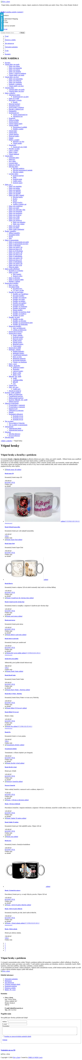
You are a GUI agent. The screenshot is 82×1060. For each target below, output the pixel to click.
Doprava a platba (10, 40)
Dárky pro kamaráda (15, 68)
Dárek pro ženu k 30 (15, 249)
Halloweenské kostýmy (16, 398)
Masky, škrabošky (14, 366)
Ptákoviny (12, 159)
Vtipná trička (13, 132)
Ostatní (11, 138)
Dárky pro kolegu (14, 70)
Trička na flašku (14, 120)
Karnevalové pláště (15, 348)
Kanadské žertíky (14, 235)
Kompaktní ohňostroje (16, 414)
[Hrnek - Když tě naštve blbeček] (16, 905)
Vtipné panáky (17, 143)
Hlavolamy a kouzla (15, 100)
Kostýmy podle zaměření (13, 392)
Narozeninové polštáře (20, 127)
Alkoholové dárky (14, 95)
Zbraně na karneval (15, 391)
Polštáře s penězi (18, 129)
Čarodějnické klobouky (20, 355)
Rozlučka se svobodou (16, 270)
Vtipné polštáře (13, 125)
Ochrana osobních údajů (12, 984)
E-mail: (5, 1024)
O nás (6, 50)
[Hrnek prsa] (9, 836)
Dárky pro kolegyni (15, 80)
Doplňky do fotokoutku (20, 324)
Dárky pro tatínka (14, 188)
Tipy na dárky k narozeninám (18, 425)
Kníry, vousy (13, 364)
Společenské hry (14, 113)
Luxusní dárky (13, 163)
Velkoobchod (9, 426)
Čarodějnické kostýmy (16, 396)
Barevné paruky (18, 339)
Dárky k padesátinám (15, 256)
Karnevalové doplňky (11, 283)
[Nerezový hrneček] (11, 781)
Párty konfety (17, 274)
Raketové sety (13, 409)
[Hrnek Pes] (9, 726)
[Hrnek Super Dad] (11, 539)
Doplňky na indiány (19, 301)
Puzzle (15, 201)
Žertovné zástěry (14, 136)
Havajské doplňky (18, 296)
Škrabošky (16, 369)
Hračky (15, 199)
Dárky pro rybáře (14, 217)
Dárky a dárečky (10, 93)
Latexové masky (18, 371)
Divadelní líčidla (14, 287)
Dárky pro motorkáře (15, 211)
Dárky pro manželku (15, 82)
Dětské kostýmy (14, 401)
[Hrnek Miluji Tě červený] (13, 708)
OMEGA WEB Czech (35, 1057)
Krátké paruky (17, 340)
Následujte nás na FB (8, 1050)
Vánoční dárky (9, 88)
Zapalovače (12, 145)
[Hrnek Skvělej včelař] (12, 763)
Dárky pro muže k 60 (15, 263)
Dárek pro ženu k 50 (15, 260)
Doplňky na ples (18, 319)
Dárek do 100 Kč (14, 165)
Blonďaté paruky (18, 344)
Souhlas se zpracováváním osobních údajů (17, 1036)
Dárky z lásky (13, 152)
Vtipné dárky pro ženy (12, 77)
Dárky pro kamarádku (16, 79)
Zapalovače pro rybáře (20, 147)
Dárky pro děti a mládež (16, 195)
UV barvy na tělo (18, 290)
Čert (14, 383)
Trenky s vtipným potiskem (17, 73)
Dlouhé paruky (17, 342)
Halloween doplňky (15, 326)
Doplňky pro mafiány (19, 303)
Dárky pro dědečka (15, 192)
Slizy (10, 238)
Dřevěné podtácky (18, 168)
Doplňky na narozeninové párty (23, 322)
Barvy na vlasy (13, 285)
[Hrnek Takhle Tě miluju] (13, 818)
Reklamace (8, 981)
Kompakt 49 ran (18, 419)
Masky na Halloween (15, 394)
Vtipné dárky (9, 156)
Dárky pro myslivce (15, 215)
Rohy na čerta (17, 357)
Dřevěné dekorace (14, 434)
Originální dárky (14, 158)
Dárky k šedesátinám (15, 262)
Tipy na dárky (9, 421)
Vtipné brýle (13, 385)
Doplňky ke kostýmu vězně (21, 312)
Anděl (15, 378)
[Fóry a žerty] (5, 1)
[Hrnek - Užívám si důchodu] (14, 800)
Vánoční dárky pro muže (16, 89)
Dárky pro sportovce (15, 220)
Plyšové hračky (17, 202)
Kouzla (15, 102)
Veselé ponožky (14, 122)
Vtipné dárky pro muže (12, 64)
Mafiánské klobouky (19, 358)
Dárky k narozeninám (11, 240)
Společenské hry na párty (21, 97)
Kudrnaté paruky (18, 337)
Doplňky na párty (14, 317)
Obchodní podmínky (11, 47)
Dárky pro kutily (14, 208)
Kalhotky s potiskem (15, 84)
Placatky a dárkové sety (16, 109)
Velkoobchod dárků (15, 428)
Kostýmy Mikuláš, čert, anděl (18, 400)
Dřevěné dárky (13, 166)
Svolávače (12, 118)
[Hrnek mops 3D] (11, 469)
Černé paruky (17, 346)
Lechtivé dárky (13, 174)
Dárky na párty (13, 272)
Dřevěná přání (9, 437)
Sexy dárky (12, 161)
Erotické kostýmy (18, 175)
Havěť (11, 236)
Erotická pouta (17, 179)
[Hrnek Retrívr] (24, 579)
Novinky (7, 62)
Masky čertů (17, 374)
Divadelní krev (17, 288)
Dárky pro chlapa (14, 66)
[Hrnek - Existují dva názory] (25, 886)
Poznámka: (5, 1026)
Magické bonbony (14, 104)
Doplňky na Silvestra (19, 321)
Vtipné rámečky (14, 134)
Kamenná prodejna (11, 986)
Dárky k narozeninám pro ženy (18, 244)
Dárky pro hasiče (14, 218)
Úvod (6, 36)
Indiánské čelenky (18, 353)
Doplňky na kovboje (19, 308)
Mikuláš (15, 382)
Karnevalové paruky (15, 333)
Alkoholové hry (18, 116)
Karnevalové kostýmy (16, 331)
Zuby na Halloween (19, 328)
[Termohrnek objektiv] (12, 745)
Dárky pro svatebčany (16, 206)
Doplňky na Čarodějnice (20, 294)
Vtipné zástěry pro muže (16, 75)
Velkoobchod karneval (16, 430)
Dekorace (8, 432)
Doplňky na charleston (20, 306)
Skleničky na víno (18, 141)
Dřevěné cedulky (18, 172)
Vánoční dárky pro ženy (16, 91)
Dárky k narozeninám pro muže (19, 242)
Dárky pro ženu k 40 (15, 254)
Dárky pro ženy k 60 (15, 265)
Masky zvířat (17, 373)
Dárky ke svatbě (14, 98)
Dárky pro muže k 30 (15, 247)
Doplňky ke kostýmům (16, 292)
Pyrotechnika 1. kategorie (17, 405)
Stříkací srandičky (14, 233)
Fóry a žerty (16, 1057)
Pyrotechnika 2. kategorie (17, 407)
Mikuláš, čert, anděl (15, 376)
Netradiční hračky (14, 105)
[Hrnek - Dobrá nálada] (13, 923)
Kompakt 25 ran (18, 418)
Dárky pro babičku (15, 190)
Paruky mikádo (17, 335)
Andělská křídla (18, 380)
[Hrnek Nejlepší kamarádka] (33, 521)
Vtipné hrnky (13, 131)
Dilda (14, 177)
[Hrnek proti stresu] (11, 616)
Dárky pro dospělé (14, 193)
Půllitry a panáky (14, 140)
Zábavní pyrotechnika (12, 403)
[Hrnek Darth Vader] (12, 671)
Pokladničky (13, 111)
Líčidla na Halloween (19, 330)
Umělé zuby (16, 389)
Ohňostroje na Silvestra (16, 410)
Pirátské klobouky (18, 351)
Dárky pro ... (9, 184)
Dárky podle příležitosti (12, 269)
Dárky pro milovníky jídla (17, 210)
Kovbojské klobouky (19, 360)
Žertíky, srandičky (10, 231)
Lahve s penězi (13, 150)
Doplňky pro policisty (20, 297)
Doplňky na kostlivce (19, 314)
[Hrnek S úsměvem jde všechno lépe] (17, 598)
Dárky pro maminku (15, 186)
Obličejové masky (18, 367)
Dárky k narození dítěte (16, 279)
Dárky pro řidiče (14, 227)
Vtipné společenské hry (20, 114)
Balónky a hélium (14, 281)
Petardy (11, 412)
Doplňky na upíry (18, 315)
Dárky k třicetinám (15, 245)
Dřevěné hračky (18, 197)
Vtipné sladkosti (14, 154)
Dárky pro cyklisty (19, 224)
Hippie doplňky (18, 310)
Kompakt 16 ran (18, 416)
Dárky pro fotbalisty (19, 222)
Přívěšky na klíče (14, 149)
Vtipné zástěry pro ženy (16, 86)
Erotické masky (18, 183)
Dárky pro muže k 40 (15, 253)
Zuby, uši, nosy (13, 387)
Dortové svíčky (17, 276)
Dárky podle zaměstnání (16, 229)
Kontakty (8, 54)
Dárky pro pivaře (14, 226)
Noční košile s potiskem (16, 107)
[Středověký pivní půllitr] (13, 653)
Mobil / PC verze (10, 990)
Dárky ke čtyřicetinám (16, 251)
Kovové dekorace (14, 435)
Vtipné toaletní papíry (15, 123)
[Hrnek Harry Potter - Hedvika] (15, 690)
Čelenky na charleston (20, 362)
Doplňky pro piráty (19, 299)
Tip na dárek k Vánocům (16, 423)
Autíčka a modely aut (19, 204)
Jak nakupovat (9, 43)
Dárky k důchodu (14, 278)
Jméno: (5, 1021)
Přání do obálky (14, 267)
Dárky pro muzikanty (15, 213)
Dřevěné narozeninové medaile (22, 170)
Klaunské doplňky (18, 305)
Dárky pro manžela (15, 71)
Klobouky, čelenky (15, 349)
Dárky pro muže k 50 (15, 258)
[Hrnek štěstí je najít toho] (13, 635)
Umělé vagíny (17, 181)
